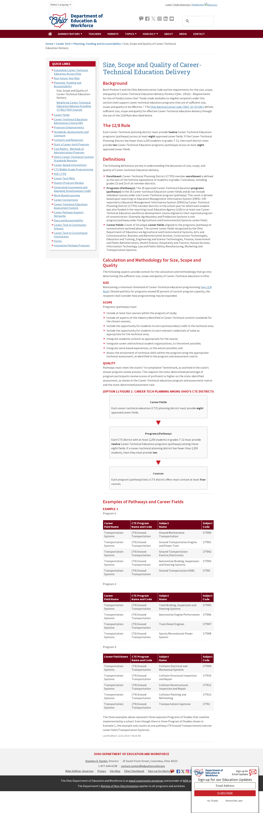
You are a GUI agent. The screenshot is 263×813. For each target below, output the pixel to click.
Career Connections (66, 200)
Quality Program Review (69, 183)
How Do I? (149, 34)
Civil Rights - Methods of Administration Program (69, 150)
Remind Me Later (234, 801)
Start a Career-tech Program (71, 144)
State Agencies (182, 4)
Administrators (69, 34)
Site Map (115, 771)
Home (49, 43)
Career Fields (62, 115)
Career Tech (63, 43)
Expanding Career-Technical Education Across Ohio (71, 71)
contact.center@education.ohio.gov (143, 766)
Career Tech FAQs (64, 178)
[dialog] (225, 790)
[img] (50, 34)
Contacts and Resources (68, 140)
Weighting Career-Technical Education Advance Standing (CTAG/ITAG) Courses (74, 106)
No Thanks (212, 801)
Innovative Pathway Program (72, 245)
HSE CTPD (60, 174)
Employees (198, 4)
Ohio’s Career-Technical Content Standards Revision (74, 158)
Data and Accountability (68, 220)
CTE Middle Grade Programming (73, 169)
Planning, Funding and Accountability (97, 43)
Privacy (101, 771)
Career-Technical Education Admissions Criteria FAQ (70, 121)
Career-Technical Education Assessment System (70, 206)
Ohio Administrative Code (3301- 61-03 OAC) (177, 107)
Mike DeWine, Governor (79, 771)
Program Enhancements (69, 127)
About (168, 34)
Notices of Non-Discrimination (120, 786)
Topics (130, 34)
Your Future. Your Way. (67, 78)
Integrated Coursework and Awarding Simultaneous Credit (72, 189)
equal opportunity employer (146, 780)
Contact (199, 34)
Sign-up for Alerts (159, 771)
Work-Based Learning (67, 195)
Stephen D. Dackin (96, 761)
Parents (113, 34)
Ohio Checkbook (134, 771)
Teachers (94, 34)
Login (168, 4)
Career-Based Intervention (70, 165)
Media (183, 34)
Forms (58, 241)
